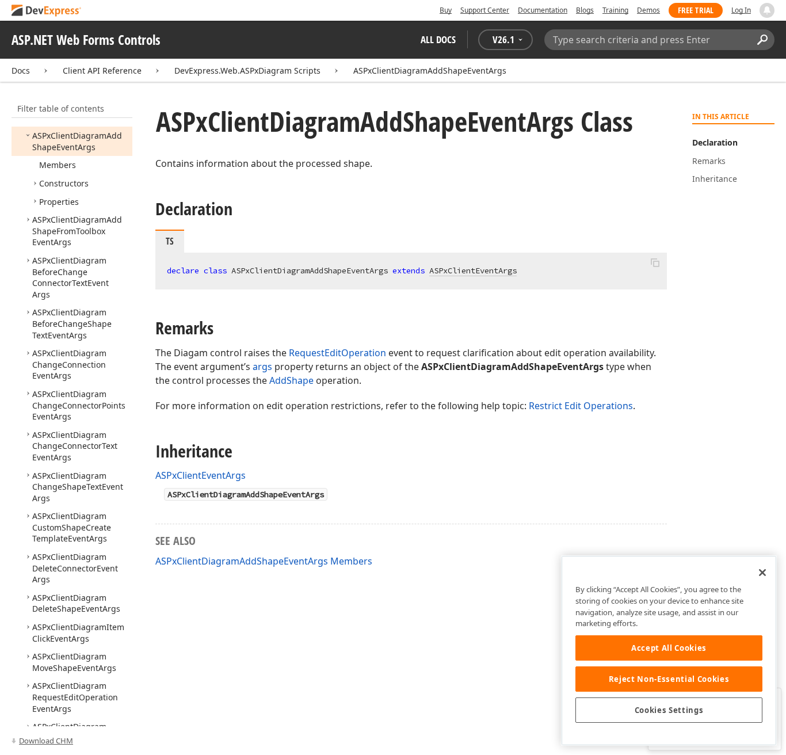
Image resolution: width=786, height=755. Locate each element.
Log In (741, 10)
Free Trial (695, 10)
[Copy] (655, 262)
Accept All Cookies (669, 648)
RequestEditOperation (337, 352)
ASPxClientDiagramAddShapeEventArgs (429, 70)
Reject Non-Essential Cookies (669, 679)
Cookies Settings (669, 710)
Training (615, 10)
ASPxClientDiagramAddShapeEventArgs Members (263, 561)
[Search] (762, 39)
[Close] (762, 572)
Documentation (542, 10)
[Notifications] (767, 10)
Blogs (585, 10)
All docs (438, 39)
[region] (669, 650)
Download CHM (46, 740)
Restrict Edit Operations (581, 405)
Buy (446, 10)
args (262, 366)
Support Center (484, 10)
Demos (648, 10)
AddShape (291, 380)
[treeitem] (77, 141)
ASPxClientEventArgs (473, 270)
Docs (21, 70)
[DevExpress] (47, 11)
